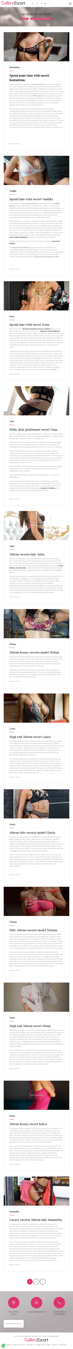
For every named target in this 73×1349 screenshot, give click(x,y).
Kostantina (14, 67)
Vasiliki (12, 190)
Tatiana (13, 921)
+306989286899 (59, 1314)
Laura (12, 728)
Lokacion (40, 1344)
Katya (12, 1115)
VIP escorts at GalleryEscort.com (46, 257)
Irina (11, 316)
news (48, 1344)
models (30, 1344)
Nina (11, 421)
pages (55, 1344)
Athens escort (38, 96)
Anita (11, 546)
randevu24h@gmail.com (36, 1312)
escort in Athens (32, 203)
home (7, 1344)
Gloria (12, 824)
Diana (12, 1017)
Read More (14, 143)
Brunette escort (39, 84)
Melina (12, 644)
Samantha (14, 1211)
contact (63, 1344)
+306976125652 (58, 1312)
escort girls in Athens (21, 247)
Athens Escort (19, 1344)
